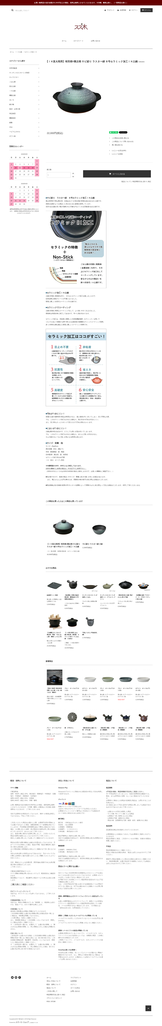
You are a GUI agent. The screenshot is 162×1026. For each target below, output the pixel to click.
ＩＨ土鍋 (19, 52)
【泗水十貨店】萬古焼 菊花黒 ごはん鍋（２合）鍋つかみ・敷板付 (54, 690)
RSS (48, 1001)
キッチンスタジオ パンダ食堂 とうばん (89, 596)
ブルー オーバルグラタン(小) (72, 689)
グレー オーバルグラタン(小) (107, 689)
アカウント (111, 10)
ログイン (134, 10)
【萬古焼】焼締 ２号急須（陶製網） (143, 729)
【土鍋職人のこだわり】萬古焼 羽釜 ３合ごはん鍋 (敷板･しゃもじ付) (54, 634)
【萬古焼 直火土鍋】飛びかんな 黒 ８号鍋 (125, 596)
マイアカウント (76, 977)
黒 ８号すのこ (69, 728)
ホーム (64, 41)
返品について (126, 181)
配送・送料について (54, 984)
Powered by (12, 1022)
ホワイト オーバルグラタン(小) (89, 689)
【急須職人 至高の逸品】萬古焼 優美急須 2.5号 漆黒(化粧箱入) (72, 597)
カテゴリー (77, 41)
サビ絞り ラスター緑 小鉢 (92, 544)
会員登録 (123, 10)
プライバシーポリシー (54, 998)
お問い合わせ (95, 41)
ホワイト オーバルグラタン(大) (143, 689)
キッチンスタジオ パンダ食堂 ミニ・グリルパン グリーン (107, 597)
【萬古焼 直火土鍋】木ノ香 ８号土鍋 (89, 729)
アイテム (147, 10)
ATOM (53, 1001)
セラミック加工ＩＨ (31, 52)
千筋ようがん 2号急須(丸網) (89, 633)
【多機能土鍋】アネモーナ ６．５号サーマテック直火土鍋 (143, 597)
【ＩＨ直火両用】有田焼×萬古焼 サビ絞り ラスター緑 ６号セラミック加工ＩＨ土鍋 (63, 545)
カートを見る (75, 988)
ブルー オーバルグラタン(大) (125, 689)
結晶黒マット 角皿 (52, 595)
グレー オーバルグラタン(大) (54, 729)
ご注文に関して (52, 991)
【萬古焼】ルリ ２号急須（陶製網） (125, 729)
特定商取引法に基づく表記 (141, 181)
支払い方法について (54, 981)
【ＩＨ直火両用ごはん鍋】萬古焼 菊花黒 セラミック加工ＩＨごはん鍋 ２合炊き (72, 635)
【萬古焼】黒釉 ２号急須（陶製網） (107, 729)
